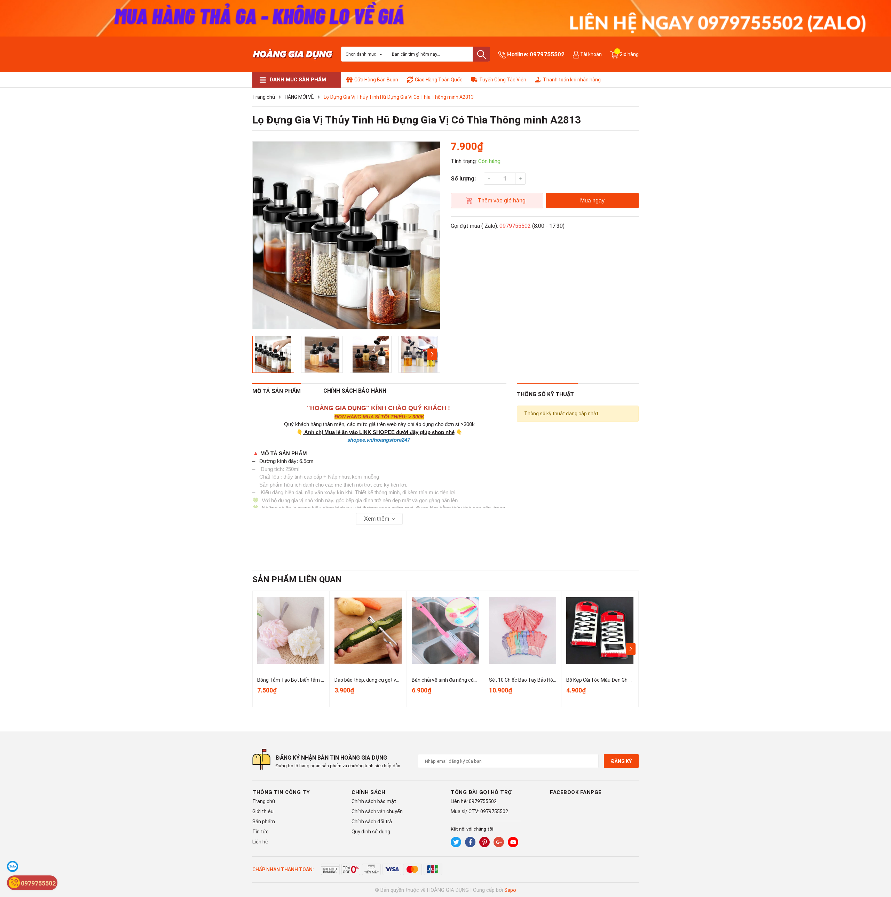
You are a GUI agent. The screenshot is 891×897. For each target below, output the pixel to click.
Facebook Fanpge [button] (576, 792)
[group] (346, 235)
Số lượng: (463, 178)
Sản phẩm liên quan (297, 579)
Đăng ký (621, 761)
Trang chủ (263, 801)
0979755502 (547, 54)
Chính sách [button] (368, 792)
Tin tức (260, 831)
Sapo (510, 890)
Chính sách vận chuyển (377, 811)
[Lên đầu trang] (879, 864)
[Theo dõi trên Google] (499, 842)
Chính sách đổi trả (372, 821)
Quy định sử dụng (371, 831)
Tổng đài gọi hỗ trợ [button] (481, 792)
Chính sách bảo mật (374, 801)
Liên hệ (260, 841)
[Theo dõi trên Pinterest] (484, 842)
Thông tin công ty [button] (281, 792)
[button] (432, 354)
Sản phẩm (263, 821)
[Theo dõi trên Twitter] (456, 842)
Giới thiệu (263, 811)
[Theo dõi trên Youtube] (513, 842)
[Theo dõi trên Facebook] (470, 842)
